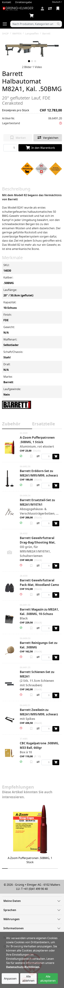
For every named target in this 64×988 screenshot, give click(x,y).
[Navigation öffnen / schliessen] (6, 24)
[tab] (17, 424)
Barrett (46, 33)
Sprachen (9, 910)
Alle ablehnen (28, 978)
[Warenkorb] (32, 15)
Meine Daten (12, 901)
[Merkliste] (58, 8)
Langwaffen (32, 33)
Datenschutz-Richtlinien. (23, 967)
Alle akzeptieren (48, 978)
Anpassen (10, 978)
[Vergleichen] (38, 456)
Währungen (11, 919)
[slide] (29, 61)
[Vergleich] (50, 8)
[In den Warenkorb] (55, 456)
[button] (60, 123)
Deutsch (56, 2)
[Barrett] (16, 404)
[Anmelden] (42, 8)
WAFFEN (17, 33)
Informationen (13, 928)
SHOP (5, 33)
